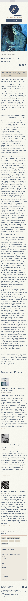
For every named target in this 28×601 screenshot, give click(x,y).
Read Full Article (5, 429)
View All (24, 579)
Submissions (11, 586)
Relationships (5, 543)
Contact (3, 586)
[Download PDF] (26, 65)
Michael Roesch (6, 61)
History (17, 541)
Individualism (5, 541)
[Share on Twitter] (23, 65)
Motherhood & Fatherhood (13, 538)
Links (8, 587)
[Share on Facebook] (20, 65)
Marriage (12, 541)
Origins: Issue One (8, 55)
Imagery (3, 587)
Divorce (3, 538)
